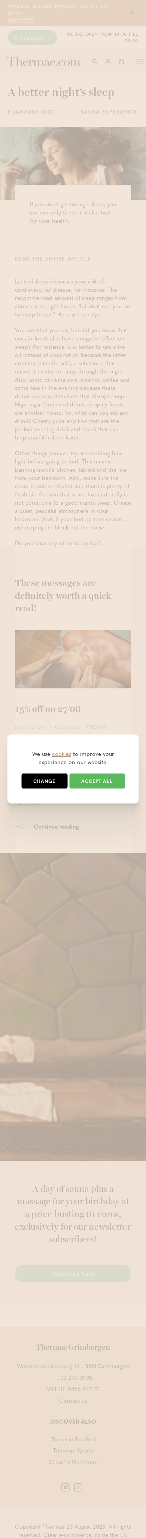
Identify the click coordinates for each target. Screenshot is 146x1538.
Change (44, 781)
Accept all (97, 781)
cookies (61, 754)
